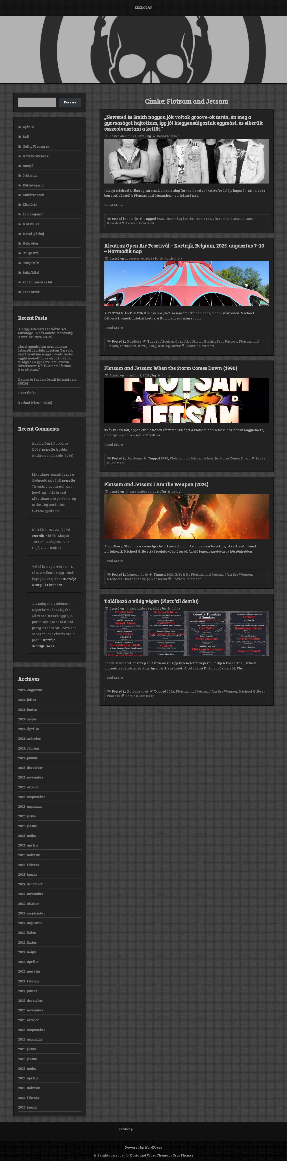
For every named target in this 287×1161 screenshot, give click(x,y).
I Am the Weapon (238, 574)
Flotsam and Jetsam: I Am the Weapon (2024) (156, 484)
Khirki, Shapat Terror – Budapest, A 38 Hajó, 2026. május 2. (50, 541)
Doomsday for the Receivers (188, 218)
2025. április (28, 845)
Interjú (132, 218)
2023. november (30, 1010)
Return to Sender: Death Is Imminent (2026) (47, 381)
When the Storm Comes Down (227, 458)
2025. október (28, 787)
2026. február (29, 748)
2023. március (29, 1087)
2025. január (27, 874)
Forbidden (128, 345)
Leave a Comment (139, 223)
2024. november (30, 893)
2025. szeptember (31, 796)
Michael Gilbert (120, 579)
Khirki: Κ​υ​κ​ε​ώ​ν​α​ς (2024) (51, 529)
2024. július (27, 932)
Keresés (70, 102)
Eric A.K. (182, 574)
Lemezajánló (137, 574)
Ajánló (28, 127)
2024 (170, 574)
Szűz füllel (31, 272)
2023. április (28, 1078)
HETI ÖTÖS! (27, 393)
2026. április (28, 728)
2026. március (29, 738)
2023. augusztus (30, 1039)
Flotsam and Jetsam (229, 218)
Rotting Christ (169, 345)
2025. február (28, 864)
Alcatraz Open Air (175, 341)
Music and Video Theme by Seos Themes (161, 1155)
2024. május (27, 952)
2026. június (27, 709)
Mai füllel (31, 224)
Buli (26, 136)
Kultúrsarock (33, 194)
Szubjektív (31, 262)
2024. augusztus (30, 922)
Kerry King (147, 345)
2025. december (30, 767)
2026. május (27, 719)
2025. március (29, 855)
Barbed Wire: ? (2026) (35, 402)
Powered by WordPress (143, 1147)
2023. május (27, 1068)
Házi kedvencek (36, 156)
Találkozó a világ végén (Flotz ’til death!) (151, 601)
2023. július (27, 1049)
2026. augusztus (30, 690)
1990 (164, 458)
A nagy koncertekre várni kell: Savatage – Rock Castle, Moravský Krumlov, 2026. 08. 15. (45, 333)
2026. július (27, 699)
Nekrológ (30, 243)
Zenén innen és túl (37, 282)
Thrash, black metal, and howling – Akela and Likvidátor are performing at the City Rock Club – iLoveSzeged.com (54, 498)
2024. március (29, 971)
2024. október (28, 903)
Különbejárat (137, 691)
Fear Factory (227, 341)
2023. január (27, 1107)
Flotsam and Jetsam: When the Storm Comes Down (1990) (170, 368)
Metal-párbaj (33, 233)
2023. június (27, 1058)
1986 (160, 218)
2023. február (28, 1097)
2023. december (30, 1000)
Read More (113, 205)
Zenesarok (31, 291)
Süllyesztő (31, 253)
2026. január (28, 758)
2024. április (28, 961)
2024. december (30, 884)
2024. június (27, 942)
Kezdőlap (143, 7)
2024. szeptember (31, 913)
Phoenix (113, 695)
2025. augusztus (30, 806)
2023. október (28, 1020)
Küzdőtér (134, 341)
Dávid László (167, 136)
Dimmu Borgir (203, 341)
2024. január (27, 990)
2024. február (28, 981)
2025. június (27, 826)
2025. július (27, 816)
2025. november (30, 777)
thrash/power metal (150, 579)
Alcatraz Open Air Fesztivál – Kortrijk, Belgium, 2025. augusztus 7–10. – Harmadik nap (184, 248)
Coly (165, 375)
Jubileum (134, 458)
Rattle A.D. (172, 258)
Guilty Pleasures (36, 146)
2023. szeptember (31, 1029)
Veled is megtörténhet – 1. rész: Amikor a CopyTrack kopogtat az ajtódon (53, 572)
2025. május (27, 835)
